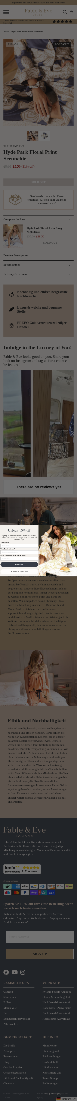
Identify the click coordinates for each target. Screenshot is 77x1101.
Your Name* (4, 542)
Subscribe (19, 564)
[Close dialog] (75, 527)
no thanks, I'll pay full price (19, 571)
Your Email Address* (7, 549)
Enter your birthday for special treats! (13, 555)
